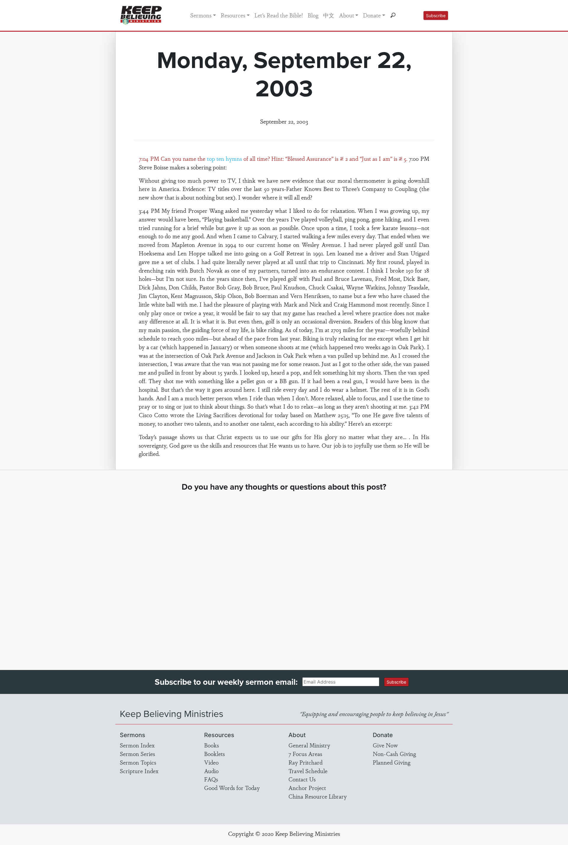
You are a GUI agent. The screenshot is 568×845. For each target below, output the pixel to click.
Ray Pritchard (305, 762)
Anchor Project (307, 788)
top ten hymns (224, 158)
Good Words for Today (232, 788)
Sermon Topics (138, 762)
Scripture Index (139, 771)
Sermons (201, 15)
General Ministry (309, 745)
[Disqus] (284, 575)
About (346, 15)
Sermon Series (137, 754)
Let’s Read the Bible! (278, 15)
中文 (328, 15)
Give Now (385, 745)
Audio (211, 771)
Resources (233, 15)
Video (211, 762)
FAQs (211, 779)
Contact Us (302, 779)
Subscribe (436, 15)
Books (211, 745)
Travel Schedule (307, 771)
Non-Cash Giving (394, 754)
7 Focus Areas (305, 754)
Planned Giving (391, 762)
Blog (313, 15)
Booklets (214, 754)
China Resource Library (317, 796)
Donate (372, 15)
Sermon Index (137, 745)
